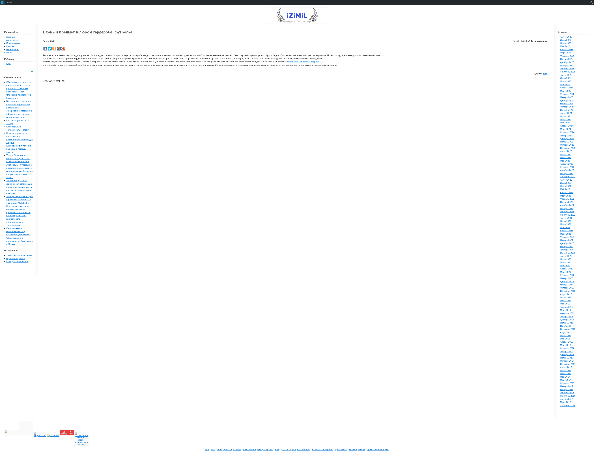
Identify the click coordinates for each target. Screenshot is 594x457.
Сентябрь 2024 (567, 110)
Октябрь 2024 (567, 107)
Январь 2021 (566, 240)
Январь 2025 (566, 97)
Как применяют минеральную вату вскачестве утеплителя (18, 231)
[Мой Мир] (59, 48)
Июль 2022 (565, 183)
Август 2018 (566, 332)
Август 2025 (566, 75)
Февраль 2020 (567, 275)
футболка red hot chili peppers (303, 62)
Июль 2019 (565, 297)
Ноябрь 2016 (566, 389)
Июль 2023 (565, 154)
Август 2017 (566, 367)
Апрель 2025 (566, 88)
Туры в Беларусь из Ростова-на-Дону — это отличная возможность (18, 158)
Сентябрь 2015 (567, 405)
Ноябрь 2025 (566, 65)
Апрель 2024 (566, 126)
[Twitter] (50, 48)
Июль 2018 (565, 335)
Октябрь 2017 (567, 361)
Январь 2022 (566, 202)
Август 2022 (566, 180)
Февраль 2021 (567, 237)
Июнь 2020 (565, 262)
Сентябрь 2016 (567, 396)
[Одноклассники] (54, 48)
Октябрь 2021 (567, 211)
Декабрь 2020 (567, 243)
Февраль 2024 (567, 132)
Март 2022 (565, 196)
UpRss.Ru (227, 449)
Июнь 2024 (565, 119)
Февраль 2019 (567, 313)
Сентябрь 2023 (567, 148)
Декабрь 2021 (567, 205)
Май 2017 (565, 377)
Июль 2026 (565, 40)
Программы (341, 449)
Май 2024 (565, 123)
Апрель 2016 (566, 399)
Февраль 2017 (567, 383)
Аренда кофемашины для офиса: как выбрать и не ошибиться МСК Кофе (19, 199)
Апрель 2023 (566, 164)
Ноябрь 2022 (566, 173)
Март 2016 (565, 402)
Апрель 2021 (566, 231)
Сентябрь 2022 (567, 176)
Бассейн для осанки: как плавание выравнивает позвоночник (18, 104)
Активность (11, 40)
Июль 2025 (565, 78)
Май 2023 (565, 161)
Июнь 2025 (565, 81)
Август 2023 (566, 151)
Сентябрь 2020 (567, 253)
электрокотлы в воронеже (19, 255)
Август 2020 (566, 256)
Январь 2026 (566, 59)
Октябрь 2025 (567, 69)
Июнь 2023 (565, 157)
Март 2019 (565, 310)
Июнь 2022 (565, 186)
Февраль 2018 (567, 348)
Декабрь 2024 (567, 100)
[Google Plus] (63, 48)
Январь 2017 (566, 386)
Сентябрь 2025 (567, 72)
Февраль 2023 (567, 167)
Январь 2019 (566, 316)
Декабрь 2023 (567, 138)
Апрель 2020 (566, 269)
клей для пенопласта (17, 261)
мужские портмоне (15, 258)
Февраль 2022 (567, 199)
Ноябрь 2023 (566, 142)
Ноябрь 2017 (566, 358)
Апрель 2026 (566, 49)
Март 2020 (565, 272)
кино (271, 449)
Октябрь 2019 (567, 288)
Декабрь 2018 (567, 320)
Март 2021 (565, 234)
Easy (545, 73)
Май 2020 (565, 266)
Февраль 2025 (567, 94)
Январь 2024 (566, 135)
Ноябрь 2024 (566, 104)
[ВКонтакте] (45, 48)
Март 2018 (565, 345)
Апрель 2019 (566, 307)
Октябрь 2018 (567, 326)
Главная (10, 37)
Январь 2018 (566, 351)
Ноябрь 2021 (566, 208)
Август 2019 (566, 294)
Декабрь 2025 (567, 62)
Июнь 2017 (565, 373)
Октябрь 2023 (567, 145)
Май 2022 (565, 189)
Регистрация (12, 49)
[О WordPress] (2, 2)
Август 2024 (566, 113)
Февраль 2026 (567, 56)
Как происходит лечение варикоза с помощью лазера (18, 149)
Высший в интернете (322, 449)
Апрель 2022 (566, 192)
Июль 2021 (565, 221)
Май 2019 (565, 304)
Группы (10, 46)
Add (219, 449)
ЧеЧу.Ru (262, 449)
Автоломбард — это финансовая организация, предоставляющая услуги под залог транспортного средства (19, 187)
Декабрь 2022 (567, 170)
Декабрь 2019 (567, 281)
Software (353, 449)
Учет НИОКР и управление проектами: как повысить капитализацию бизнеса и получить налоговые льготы (20, 171)
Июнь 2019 (565, 301)
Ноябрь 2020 (566, 246)
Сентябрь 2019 (567, 291)
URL (207, 449)
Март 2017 (565, 380)
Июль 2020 (565, 259)
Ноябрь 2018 (566, 323)
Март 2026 (565, 53)
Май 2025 (565, 84)
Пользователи (13, 43)
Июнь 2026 (565, 43)
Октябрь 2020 (567, 250)
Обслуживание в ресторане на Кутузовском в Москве (19, 241)
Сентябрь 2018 (567, 329)
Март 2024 (565, 129)
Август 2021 (566, 218)
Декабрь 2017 (567, 354)
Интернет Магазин (301, 449)
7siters (237, 449)
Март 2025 (565, 91)
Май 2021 (565, 227)
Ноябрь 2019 (566, 285)
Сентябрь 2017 (567, 364)
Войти (9, 53)
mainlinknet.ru (249, 449)
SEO (387, 449)
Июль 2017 (565, 370)
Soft (277, 449)
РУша (362, 449)
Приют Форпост (375, 449)
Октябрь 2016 (567, 392)
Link (213, 449)
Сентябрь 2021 (567, 215)
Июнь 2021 (565, 224)
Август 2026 (566, 37)
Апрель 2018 (566, 342)
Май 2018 (565, 339)
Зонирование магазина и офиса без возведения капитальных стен (19, 114)
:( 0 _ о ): (285, 449)
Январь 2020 (566, 278)
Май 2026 (565, 46)
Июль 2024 (565, 116)
